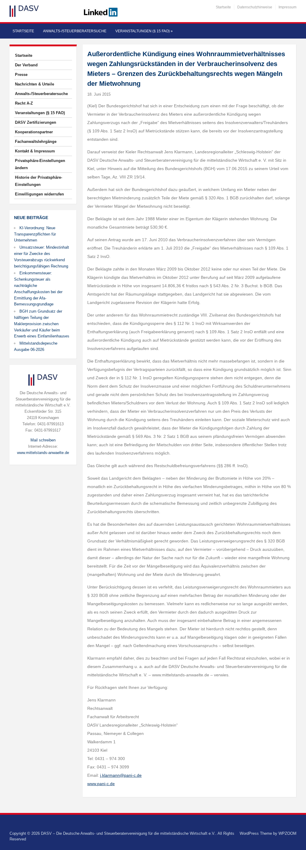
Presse (21, 74)
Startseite (223, 7)
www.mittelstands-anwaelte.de (43, 452)
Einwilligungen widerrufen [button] (39, 194)
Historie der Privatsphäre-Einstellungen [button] (38, 181)
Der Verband (26, 65)
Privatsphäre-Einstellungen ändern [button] (40, 164)
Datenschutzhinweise (254, 7)
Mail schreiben (43, 440)
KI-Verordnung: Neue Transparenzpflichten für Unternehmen (35, 234)
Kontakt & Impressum (35, 151)
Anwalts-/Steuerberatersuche (74, 31)
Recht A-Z (24, 103)
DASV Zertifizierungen (35, 122)
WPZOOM (287, 833)
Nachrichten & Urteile (34, 84)
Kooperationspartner (34, 132)
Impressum (287, 7)
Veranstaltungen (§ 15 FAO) (144, 31)
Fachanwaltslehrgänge (35, 141)
